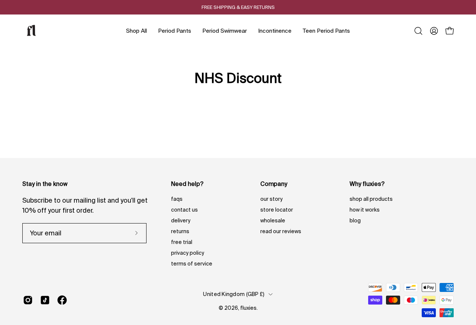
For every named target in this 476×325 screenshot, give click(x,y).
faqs (177, 199)
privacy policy (187, 253)
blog (355, 220)
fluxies (248, 308)
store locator (276, 210)
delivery (180, 220)
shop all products (371, 199)
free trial (181, 242)
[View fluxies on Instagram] (27, 300)
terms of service (191, 264)
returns (180, 231)
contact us (184, 210)
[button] (418, 31)
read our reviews (280, 231)
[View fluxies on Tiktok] (45, 300)
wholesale (272, 220)
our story (271, 199)
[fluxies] (31, 31)
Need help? (187, 183)
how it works (365, 210)
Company (273, 183)
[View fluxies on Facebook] (62, 300)
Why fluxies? (367, 183)
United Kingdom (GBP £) (233, 294)
